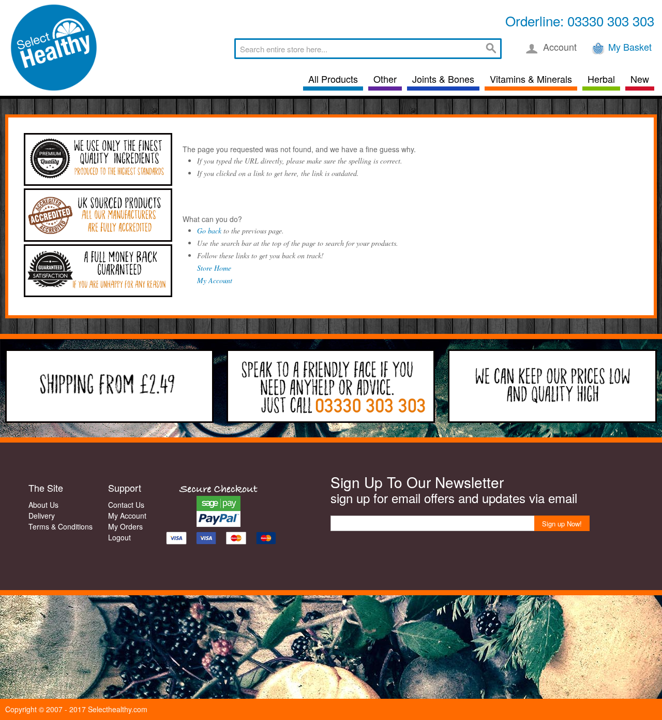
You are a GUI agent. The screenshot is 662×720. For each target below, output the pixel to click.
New (639, 78)
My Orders (125, 526)
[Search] (491, 48)
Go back (209, 231)
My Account (214, 280)
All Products (333, 78)
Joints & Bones (443, 78)
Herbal (601, 78)
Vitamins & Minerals (531, 78)
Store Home (214, 268)
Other (385, 78)
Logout (119, 537)
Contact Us (126, 504)
